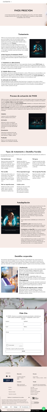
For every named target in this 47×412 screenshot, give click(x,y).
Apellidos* (26, 321)
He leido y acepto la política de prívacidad (15, 348)
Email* (7, 326)
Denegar (15, 407)
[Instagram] (9, 376)
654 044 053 (22, 384)
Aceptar (6, 407)
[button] (29, 397)
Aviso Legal (22, 409)
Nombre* (7, 321)
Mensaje (7, 332)
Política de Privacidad (17, 409)
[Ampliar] (8, 380)
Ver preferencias (25, 407)
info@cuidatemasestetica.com (21, 385)
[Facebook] (6, 376)
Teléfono (25, 326)
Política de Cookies (10, 409)
